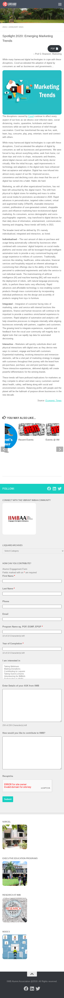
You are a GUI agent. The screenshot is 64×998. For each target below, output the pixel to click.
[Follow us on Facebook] (49, 489)
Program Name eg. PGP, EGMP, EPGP (22, 626)
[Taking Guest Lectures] (32, 674)
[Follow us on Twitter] (60, 489)
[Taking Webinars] (32, 666)
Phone (5, 601)
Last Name (8, 588)
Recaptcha (7, 776)
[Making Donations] (32, 669)
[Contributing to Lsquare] (32, 671)
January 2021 (16, 27)
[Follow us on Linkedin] (54, 489)
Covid (31, 116)
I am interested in (11, 660)
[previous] (4, 449)
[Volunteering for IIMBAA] (32, 676)
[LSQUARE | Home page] (12, 4)
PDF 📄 (54, 48)
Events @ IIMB (53, 439)
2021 (4, 27)
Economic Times (53, 400)
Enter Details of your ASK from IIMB (20, 685)
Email (5, 614)
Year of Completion (12, 643)
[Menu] (60, 4)
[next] (59, 449)
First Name (8, 576)
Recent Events (25, 439)
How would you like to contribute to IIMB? (23, 733)
